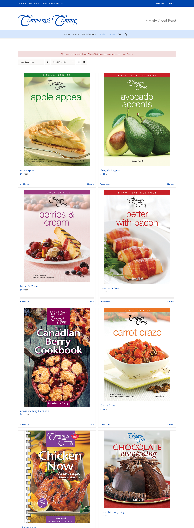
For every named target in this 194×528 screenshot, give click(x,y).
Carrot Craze (107, 405)
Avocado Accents (110, 170)
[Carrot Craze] (137, 354)
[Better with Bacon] (137, 237)
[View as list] (84, 62)
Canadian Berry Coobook (34, 411)
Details (91, 184)
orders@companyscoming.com (52, 3)
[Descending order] (47, 62)
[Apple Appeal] (57, 119)
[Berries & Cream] (57, 236)
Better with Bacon (110, 288)
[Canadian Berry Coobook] (57, 357)
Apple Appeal (27, 170)
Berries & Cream (29, 286)
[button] (126, 34)
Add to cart (25, 184)
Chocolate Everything (112, 512)
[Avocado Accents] (137, 119)
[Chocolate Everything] (137, 469)
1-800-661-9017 (33, 3)
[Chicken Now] (57, 477)
